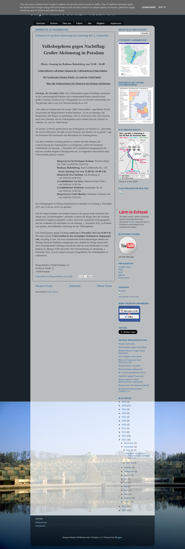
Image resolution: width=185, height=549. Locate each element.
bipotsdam (122, 291)
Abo (89, 23)
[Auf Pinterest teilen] (91, 276)
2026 (124, 402)
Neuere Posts (43, 285)
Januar (127, 502)
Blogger (118, 537)
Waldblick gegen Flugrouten (131, 376)
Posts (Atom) (52, 292)
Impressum (116, 23)
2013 (124, 436)
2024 (124, 409)
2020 (124, 421)
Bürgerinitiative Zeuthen (129, 366)
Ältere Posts (104, 285)
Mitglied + (101, 23)
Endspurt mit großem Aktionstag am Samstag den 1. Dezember (72, 35)
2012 (124, 440)
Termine (54, 23)
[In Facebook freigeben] (88, 276)
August (127, 475)
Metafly (132, 222)
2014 (124, 432)
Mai (126, 486)
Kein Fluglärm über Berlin (130, 356)
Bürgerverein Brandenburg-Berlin (134, 385)
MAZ (121, 272)
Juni (126, 483)
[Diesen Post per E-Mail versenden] (80, 276)
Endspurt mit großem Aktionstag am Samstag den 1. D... (138, 455)
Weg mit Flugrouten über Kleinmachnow (130, 361)
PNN (121, 270)
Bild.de (122, 275)
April (126, 490)
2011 (124, 506)
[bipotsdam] (120, 294)
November (129, 447)
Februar (128, 498)
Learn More (149, 7)
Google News (125, 267)
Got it (162, 7)
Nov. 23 (130, 463)
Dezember (129, 443)
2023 (124, 413)
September (129, 471)
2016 (124, 425)
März (126, 494)
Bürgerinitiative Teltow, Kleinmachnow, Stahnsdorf (131, 380)
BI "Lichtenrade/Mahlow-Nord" (132, 373)
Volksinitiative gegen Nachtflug (132, 347)
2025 (124, 406)
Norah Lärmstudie (127, 344)
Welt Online (124, 278)
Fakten (79, 23)
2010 (124, 510)
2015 (124, 428)
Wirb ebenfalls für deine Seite (129, 297)
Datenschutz (41, 522)
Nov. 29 (130, 450)
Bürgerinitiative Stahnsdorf (131, 369)
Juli (126, 479)
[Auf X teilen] (85, 276)
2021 (124, 417)
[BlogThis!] (82, 276)
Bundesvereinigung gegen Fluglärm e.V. (131, 390)
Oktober (128, 467)
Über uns (66, 23)
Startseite (40, 23)
